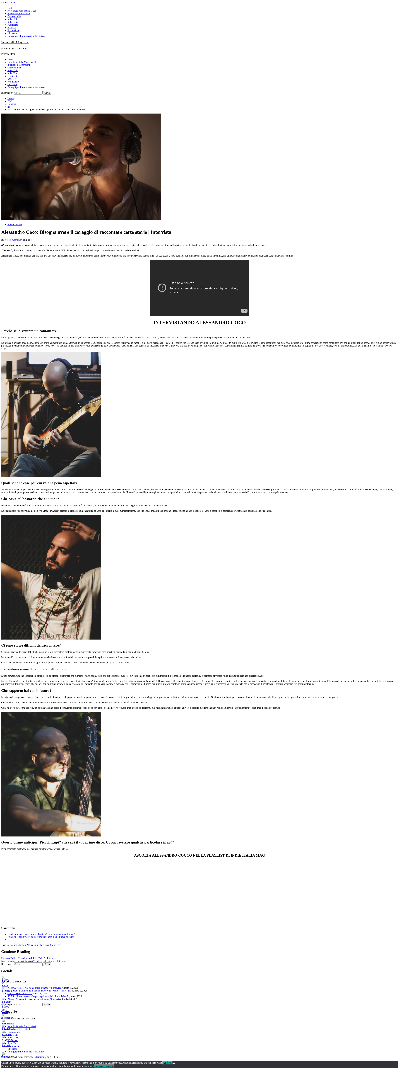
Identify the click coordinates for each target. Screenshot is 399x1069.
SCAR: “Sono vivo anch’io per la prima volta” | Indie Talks (36, 996)
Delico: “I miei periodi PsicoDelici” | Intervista (28, 958)
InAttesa (28, 945)
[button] (81, 167)
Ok (165, 1063)
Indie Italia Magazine (15, 42)
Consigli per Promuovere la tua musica (26, 36)
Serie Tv (11, 27)
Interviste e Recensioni (18, 13)
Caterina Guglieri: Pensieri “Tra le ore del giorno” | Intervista (33, 961)
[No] (174, 1063)
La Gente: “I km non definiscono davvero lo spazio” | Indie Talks (39, 990)
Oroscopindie (14, 16)
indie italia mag (41, 945)
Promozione (13, 30)
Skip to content (8, 2)
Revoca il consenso (104, 1066)
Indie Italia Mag (15, 224)
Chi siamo (12, 33)
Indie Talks (12, 19)
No (170, 1063)
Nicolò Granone (13, 239)
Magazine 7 (40, 1057)
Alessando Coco (15, 945)
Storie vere (55, 945)
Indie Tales (12, 22)
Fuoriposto (12, 24)
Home (10, 8)
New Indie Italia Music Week (21, 10)
